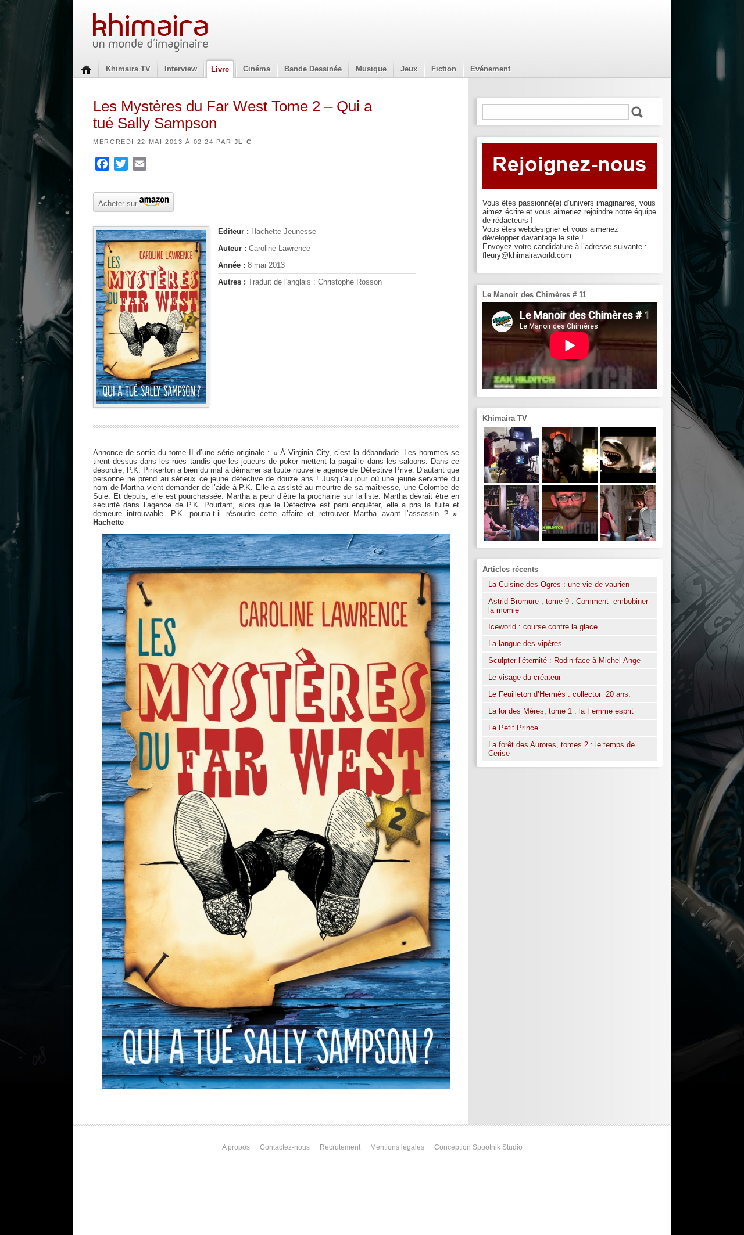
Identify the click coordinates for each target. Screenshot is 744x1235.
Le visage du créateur (524, 677)
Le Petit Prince (513, 727)
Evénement (490, 68)
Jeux (408, 68)
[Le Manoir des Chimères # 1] (511, 538)
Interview (180, 68)
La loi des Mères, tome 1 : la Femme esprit (561, 711)
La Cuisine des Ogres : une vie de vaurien (558, 584)
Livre (220, 69)
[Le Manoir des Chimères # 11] (570, 538)
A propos (236, 1147)
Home (86, 68)
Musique (371, 68)
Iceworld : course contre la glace (543, 626)
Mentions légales (397, 1147)
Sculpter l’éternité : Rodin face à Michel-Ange (564, 660)
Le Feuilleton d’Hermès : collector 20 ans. (560, 694)
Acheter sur (117, 202)
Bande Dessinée (313, 68)
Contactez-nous (285, 1147)
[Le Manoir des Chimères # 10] (628, 480)
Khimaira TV (128, 68)
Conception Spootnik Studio (478, 1147)
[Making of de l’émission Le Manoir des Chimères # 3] (511, 480)
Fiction (443, 68)
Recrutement (340, 1147)
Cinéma (256, 68)
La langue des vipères (525, 643)
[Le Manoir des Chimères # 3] (570, 480)
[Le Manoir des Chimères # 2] (628, 538)
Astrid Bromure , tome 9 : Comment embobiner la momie (568, 605)
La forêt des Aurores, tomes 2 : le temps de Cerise (561, 749)
